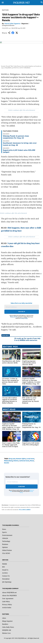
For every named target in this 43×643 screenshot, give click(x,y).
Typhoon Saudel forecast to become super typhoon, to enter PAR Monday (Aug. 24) (31, 381)
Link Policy (6, 601)
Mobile (4, 564)
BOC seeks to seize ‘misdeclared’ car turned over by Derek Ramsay (30, 400)
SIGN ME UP (21, 311)
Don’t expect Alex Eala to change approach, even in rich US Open (11, 444)
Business (5, 544)
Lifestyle (5, 538)
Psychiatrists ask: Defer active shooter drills (11, 362)
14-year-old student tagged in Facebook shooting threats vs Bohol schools (9, 400)
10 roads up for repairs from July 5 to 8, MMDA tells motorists (27, 339)
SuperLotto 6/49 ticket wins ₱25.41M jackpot (19, 151)
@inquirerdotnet (8, 25)
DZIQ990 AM (6, 630)
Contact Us (6, 576)
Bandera (5, 624)
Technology (6, 541)
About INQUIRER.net (9, 592)
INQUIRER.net (6, 28)
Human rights (21, 459)
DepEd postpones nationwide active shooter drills (29, 363)
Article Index (6, 607)
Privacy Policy (23, 318)
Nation (5, 10)
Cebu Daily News (8, 627)
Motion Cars (6, 633)
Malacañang (8, 461)
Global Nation (7, 550)
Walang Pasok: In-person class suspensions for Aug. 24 (16, 137)
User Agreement (7, 598)
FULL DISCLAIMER (24, 509)
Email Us (5, 570)
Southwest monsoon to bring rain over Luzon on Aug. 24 (20, 144)
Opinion (5, 547)
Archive (5, 573)
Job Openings (6, 582)
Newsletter (6, 579)
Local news (30, 459)
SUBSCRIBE (21, 486)
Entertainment (7, 535)
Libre (4, 618)
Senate (6, 463)
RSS (3, 567)
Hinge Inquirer (7, 621)
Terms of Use (13, 317)
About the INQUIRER (9, 595)
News (32, 461)
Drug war (12, 459)
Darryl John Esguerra (12, 23)
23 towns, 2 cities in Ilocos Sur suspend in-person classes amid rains (10, 381)
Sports (4, 532)
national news (24, 461)
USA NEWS (6, 553)
